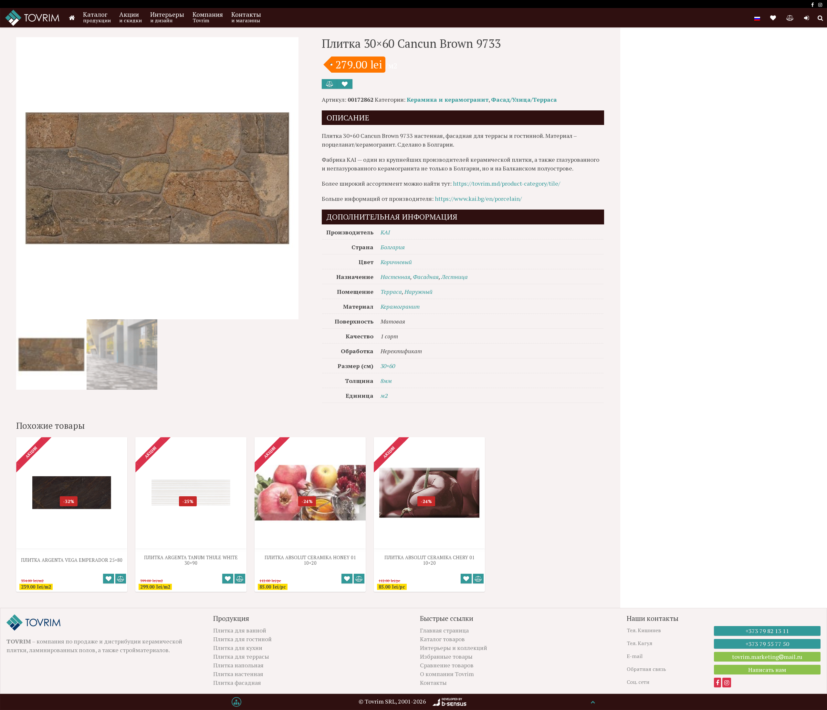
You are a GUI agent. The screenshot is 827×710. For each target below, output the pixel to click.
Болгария (393, 247)
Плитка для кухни (237, 648)
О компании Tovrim (447, 674)
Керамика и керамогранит (447, 99)
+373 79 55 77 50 (767, 644)
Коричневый (396, 262)
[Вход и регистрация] (806, 17)
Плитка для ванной (239, 630)
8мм (386, 381)
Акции (130, 17)
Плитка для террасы (241, 656)
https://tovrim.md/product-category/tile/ (506, 183)
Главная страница (444, 630)
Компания (208, 17)
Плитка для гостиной (242, 639)
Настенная (395, 277)
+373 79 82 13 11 (767, 631)
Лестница (454, 277)
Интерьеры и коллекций (453, 648)
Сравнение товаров (447, 665)
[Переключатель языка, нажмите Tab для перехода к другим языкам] (757, 17)
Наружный (418, 291)
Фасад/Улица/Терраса (524, 99)
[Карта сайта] (236, 701)
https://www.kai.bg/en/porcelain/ (478, 198)
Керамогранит (400, 306)
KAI (385, 232)
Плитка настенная (238, 674)
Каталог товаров (442, 639)
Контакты (246, 17)
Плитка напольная (238, 665)
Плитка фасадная (237, 682)
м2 (384, 395)
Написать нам (767, 670)
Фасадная (426, 277)
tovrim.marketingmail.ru (767, 657)
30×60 (388, 366)
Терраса (391, 291)
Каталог (97, 17)
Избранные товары (446, 656)
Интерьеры (167, 17)
